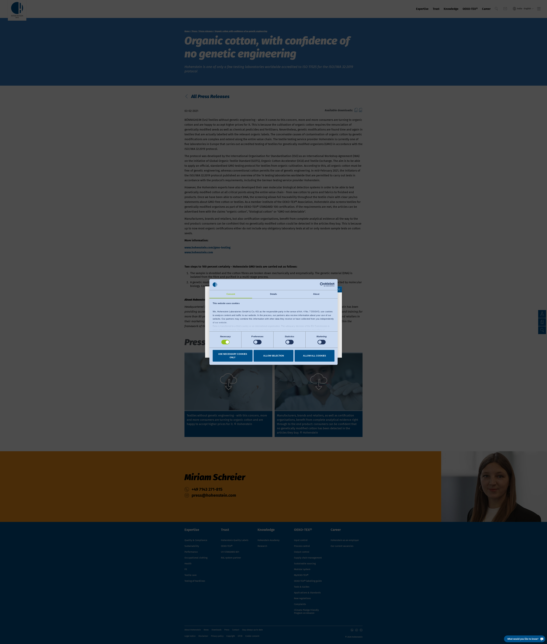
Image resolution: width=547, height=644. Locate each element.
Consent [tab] (230, 294)
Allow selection (273, 355)
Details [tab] (273, 294)
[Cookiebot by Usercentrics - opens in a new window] (322, 284)
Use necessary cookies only (232, 356)
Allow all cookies (314, 355)
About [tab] (316, 294)
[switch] (257, 342)
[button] (339, 289)
